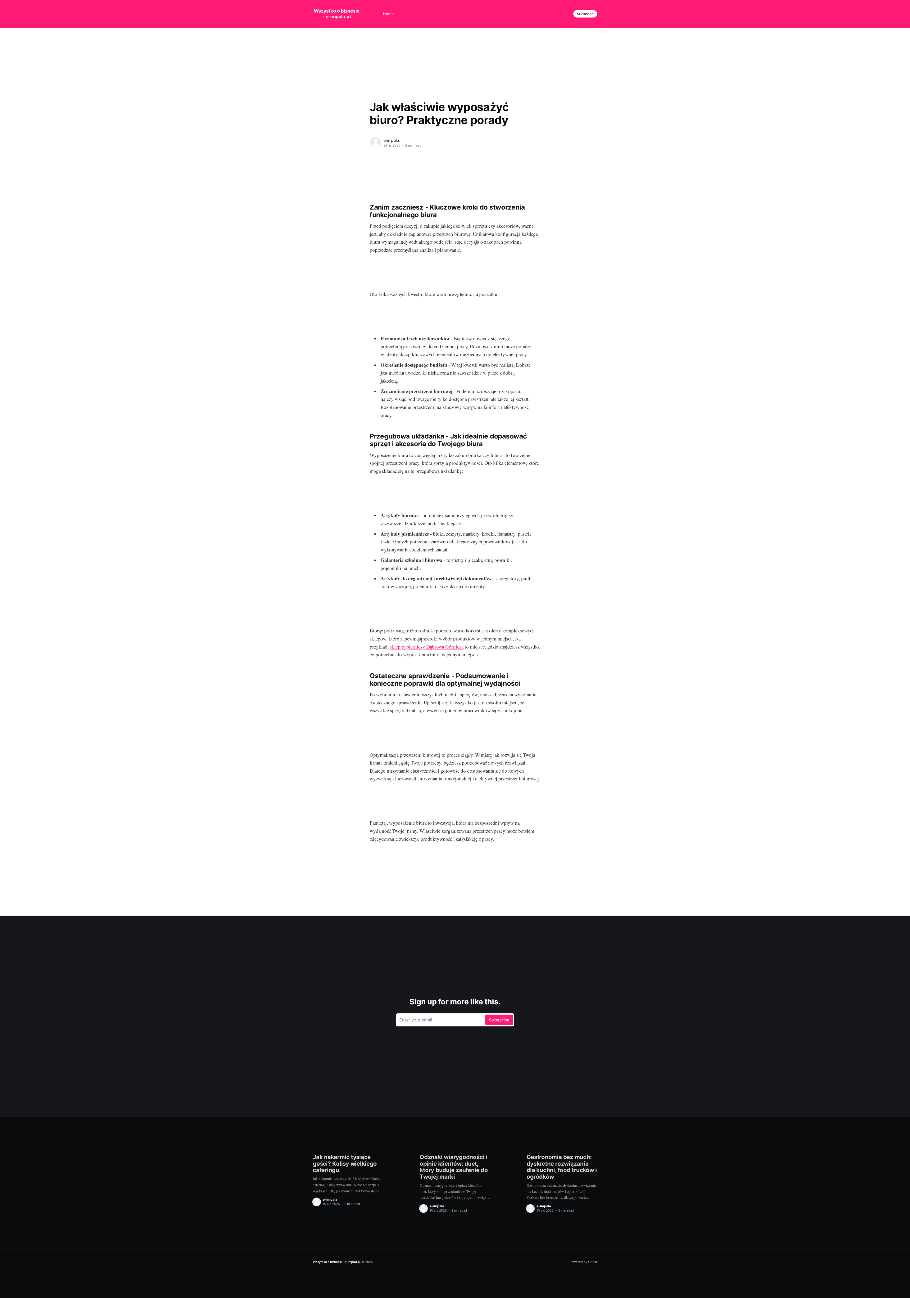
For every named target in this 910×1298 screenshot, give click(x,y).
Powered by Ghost (583, 1262)
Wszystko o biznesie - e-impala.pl (336, 13)
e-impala (391, 140)
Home (388, 13)
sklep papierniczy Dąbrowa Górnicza (427, 646)
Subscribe (585, 14)
